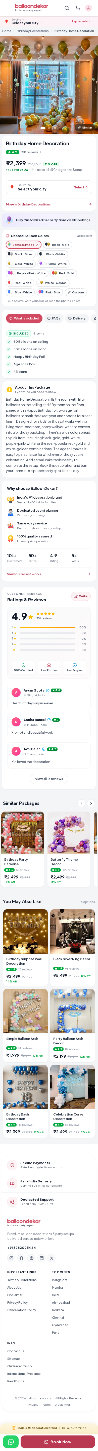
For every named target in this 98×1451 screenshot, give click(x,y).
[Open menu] (8, 8)
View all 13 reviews (49, 779)
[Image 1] (43, 128)
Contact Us (15, 1351)
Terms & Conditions (22, 1280)
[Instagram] (11, 1258)
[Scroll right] (91, 803)
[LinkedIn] (41, 1258)
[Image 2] (49, 128)
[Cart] (78, 8)
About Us (14, 1287)
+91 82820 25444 (21, 1248)
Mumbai (58, 1287)
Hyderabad (60, 1325)
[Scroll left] (81, 803)
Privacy (33, 1404)
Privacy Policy (17, 1302)
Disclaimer (14, 1295)
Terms (46, 1404)
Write (83, 596)
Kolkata (58, 1310)
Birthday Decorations (33, 31)
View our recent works (24, 574)
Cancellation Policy (21, 1310)
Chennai (58, 1317)
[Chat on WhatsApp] (11, 1441)
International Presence (23, 1374)
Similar (87, 127)
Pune (55, 1332)
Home (6, 31)
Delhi (55, 1295)
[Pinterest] (31, 1258)
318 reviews (29, 152)
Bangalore (59, 1280)
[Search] (67, 8)
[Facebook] (21, 1258)
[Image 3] (55, 128)
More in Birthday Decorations (28, 204)
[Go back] (6, 42)
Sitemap (13, 1359)
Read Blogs (15, 1381)
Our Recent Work (19, 1366)
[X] (51, 1258)
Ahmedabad (61, 1302)
